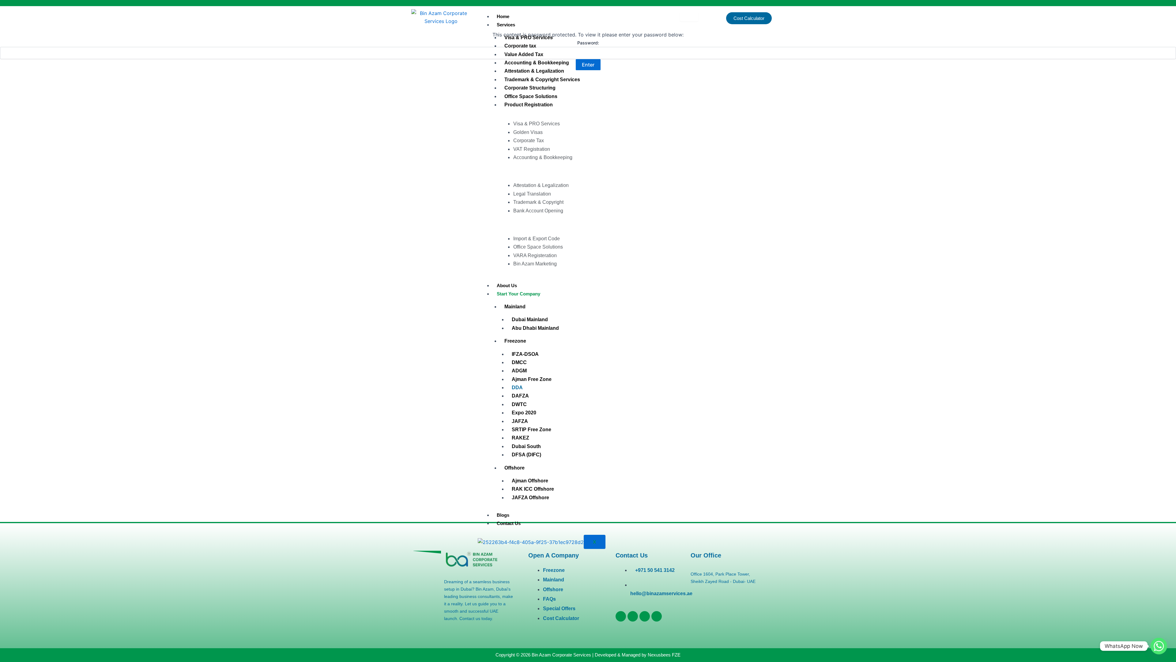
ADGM (519, 370)
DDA (517, 387)
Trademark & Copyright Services (542, 79)
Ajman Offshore (530, 480)
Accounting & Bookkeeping (536, 62)
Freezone (515, 341)
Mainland (515, 306)
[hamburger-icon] (689, 16)
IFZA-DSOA (525, 354)
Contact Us (509, 523)
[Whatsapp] (1159, 646)
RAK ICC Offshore (533, 489)
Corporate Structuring (530, 87)
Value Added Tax (523, 54)
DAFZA (520, 395)
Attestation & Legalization (534, 71)
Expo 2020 (524, 412)
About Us (507, 285)
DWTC (519, 404)
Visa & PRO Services (528, 37)
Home (503, 16)
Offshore (514, 467)
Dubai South (526, 446)
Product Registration (528, 104)
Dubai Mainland (530, 319)
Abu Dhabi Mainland (535, 328)
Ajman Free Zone (532, 379)
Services (506, 24)
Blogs (503, 515)
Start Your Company (518, 293)
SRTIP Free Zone (531, 429)
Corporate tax (520, 45)
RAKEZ (520, 437)
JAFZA (520, 421)
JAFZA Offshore (530, 497)
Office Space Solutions (530, 96)
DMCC (519, 362)
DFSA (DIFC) (526, 454)
